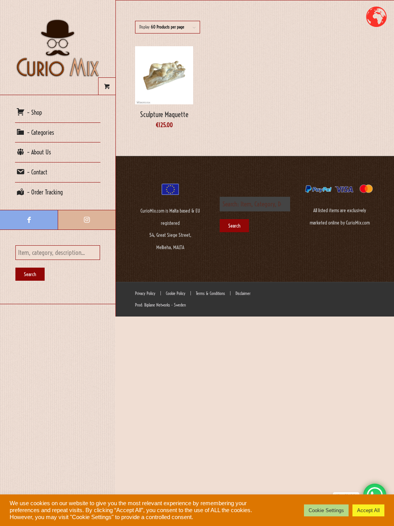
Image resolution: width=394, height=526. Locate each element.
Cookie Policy (175, 293)
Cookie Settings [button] (326, 510)
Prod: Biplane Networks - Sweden (160, 305)
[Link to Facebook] (29, 219)
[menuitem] (57, 113)
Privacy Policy (145, 293)
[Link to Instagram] (86, 219)
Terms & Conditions (210, 293)
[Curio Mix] (57, 47)
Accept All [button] (368, 510)
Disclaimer (242, 293)
